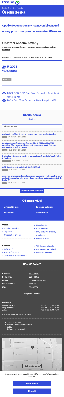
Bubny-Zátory (42, 212)
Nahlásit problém (11, 228)
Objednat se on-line (12, 235)
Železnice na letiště (44, 207)
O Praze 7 (8, 249)
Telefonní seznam (14, 322)
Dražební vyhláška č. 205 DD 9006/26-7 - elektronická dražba (29, 134)
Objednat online (32, 293)
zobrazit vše (32, 119)
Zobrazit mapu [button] (32, 366)
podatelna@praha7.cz (38, 280)
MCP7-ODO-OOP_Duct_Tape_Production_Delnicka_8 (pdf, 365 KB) (33, 95)
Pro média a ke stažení (46, 249)
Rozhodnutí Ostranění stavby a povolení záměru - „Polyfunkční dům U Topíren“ (31, 157)
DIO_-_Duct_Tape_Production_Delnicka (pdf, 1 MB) (31, 100)
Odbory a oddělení (44, 253)
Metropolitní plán (11, 207)
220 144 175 (34, 277)
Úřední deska (41, 225)
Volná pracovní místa (45, 246)
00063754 (33, 287)
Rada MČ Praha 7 (11, 252)
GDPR (9, 327)
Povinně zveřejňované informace (19, 324)
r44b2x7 (32, 284)
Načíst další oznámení (32, 190)
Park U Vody (9, 212)
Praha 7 (5, 8)
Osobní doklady (42, 238)
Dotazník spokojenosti (16, 329)
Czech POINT (42, 228)
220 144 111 (34, 273)
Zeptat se (8, 232)
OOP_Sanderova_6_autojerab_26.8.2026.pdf (21, 167)
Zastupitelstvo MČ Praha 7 (15, 256)
